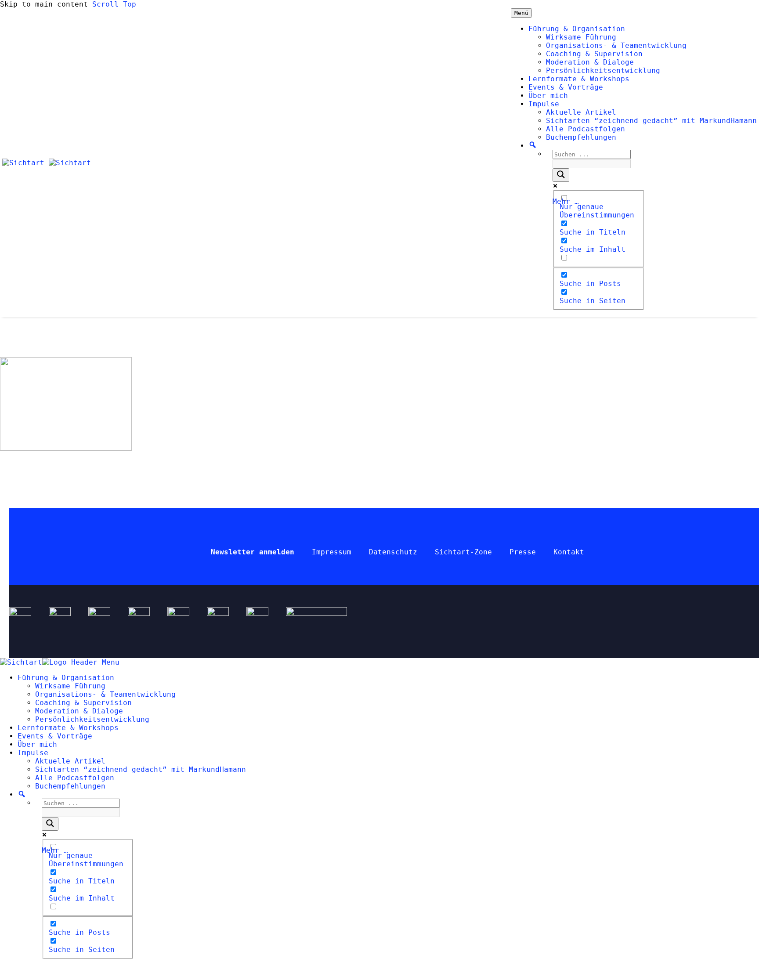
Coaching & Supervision (594, 54)
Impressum (331, 552)
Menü (521, 13)
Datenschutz (393, 552)
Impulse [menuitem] (33, 753)
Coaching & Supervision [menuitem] (83, 702)
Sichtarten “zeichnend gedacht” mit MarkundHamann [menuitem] (140, 769)
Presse (523, 552)
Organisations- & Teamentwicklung (616, 45)
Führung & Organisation (576, 29)
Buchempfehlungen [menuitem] (70, 786)
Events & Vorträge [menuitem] (55, 736)
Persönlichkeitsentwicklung (603, 70)
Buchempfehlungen (581, 137)
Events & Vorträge (565, 87)
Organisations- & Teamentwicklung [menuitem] (105, 694)
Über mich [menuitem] (37, 744)
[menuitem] (22, 794)
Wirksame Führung (581, 37)
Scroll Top (114, 4)
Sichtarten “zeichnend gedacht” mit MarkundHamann (651, 120)
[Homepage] (46, 163)
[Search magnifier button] (561, 175)
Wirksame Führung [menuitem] (70, 686)
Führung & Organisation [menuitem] (66, 677)
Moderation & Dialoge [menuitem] (79, 711)
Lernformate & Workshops (578, 79)
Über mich (548, 95)
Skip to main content (44, 4)
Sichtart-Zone (463, 552)
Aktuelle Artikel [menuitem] (70, 761)
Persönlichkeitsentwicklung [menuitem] (92, 719)
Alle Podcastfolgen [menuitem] (74, 778)
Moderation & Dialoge (590, 62)
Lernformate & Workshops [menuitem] (68, 728)
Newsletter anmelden (252, 552)
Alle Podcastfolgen (585, 129)
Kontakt (568, 552)
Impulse (543, 104)
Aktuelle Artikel (581, 112)
